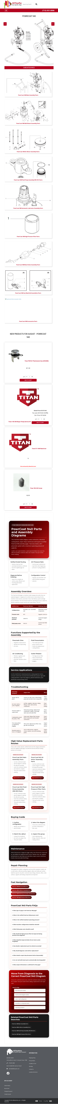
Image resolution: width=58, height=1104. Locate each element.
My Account (6, 1088)
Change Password (8, 1091)
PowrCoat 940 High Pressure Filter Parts (21, 897)
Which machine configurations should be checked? (26, 924)
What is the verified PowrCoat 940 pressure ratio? (26, 915)
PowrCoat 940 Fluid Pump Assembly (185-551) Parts (23, 893)
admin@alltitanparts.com (14, 1068)
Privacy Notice (32, 1060)
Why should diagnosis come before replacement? (26, 950)
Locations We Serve (33, 1072)
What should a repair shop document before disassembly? (28, 955)
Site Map (31, 1066)
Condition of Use (32, 1063)
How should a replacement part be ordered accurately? (27, 946)
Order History (7, 1085)
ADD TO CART (28, 380)
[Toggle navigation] (43, 4)
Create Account (7, 1094)
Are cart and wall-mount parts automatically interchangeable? (29, 960)
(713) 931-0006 (12, 1063)
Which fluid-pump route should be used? (23, 929)
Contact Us (31, 1069)
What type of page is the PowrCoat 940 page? (25, 910)
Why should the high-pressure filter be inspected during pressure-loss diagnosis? (27, 934)
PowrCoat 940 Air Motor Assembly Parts (21, 890)
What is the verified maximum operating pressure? (26, 919)
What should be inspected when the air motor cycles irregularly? (26, 940)
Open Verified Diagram (18, 777)
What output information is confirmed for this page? (26, 964)
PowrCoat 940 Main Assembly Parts (20, 886)
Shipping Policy (32, 1057)
